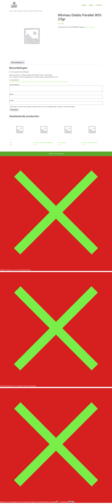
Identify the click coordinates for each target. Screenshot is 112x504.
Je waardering (14, 80)
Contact (99, 5)
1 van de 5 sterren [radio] (14, 82)
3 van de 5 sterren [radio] (38, 82)
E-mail (11, 100)
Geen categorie (18, 11)
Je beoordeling (14, 84)
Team (91, 5)
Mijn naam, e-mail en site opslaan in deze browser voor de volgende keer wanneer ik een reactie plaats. (43, 106)
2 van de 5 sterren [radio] (26, 82)
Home (84, 5)
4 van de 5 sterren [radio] (50, 82)
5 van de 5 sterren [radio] (62, 82)
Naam (11, 94)
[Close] (56, 268)
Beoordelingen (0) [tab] (17, 62)
